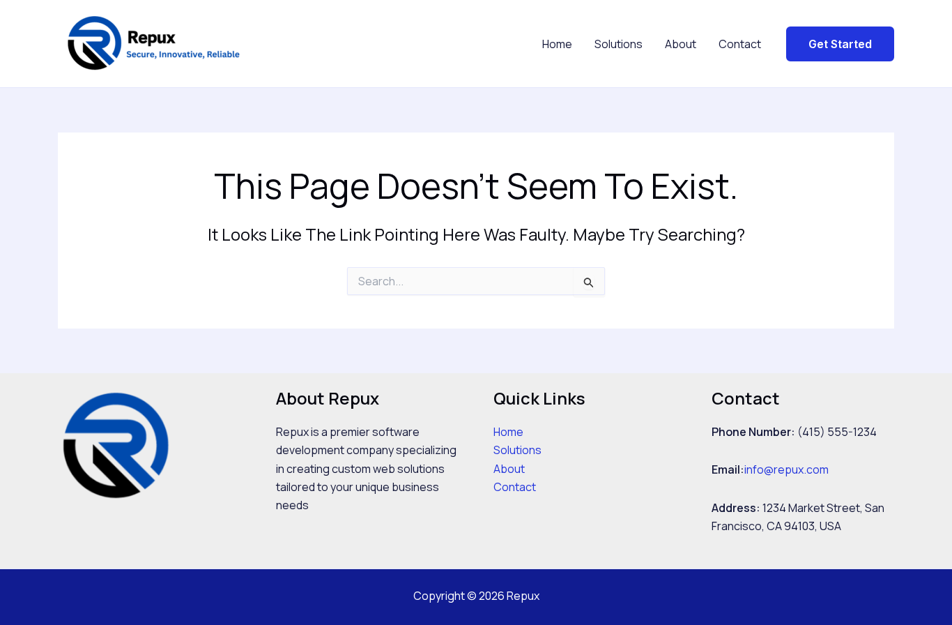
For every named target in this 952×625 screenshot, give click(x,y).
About (680, 44)
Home (557, 44)
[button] (840, 44)
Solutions (618, 44)
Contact (740, 44)
